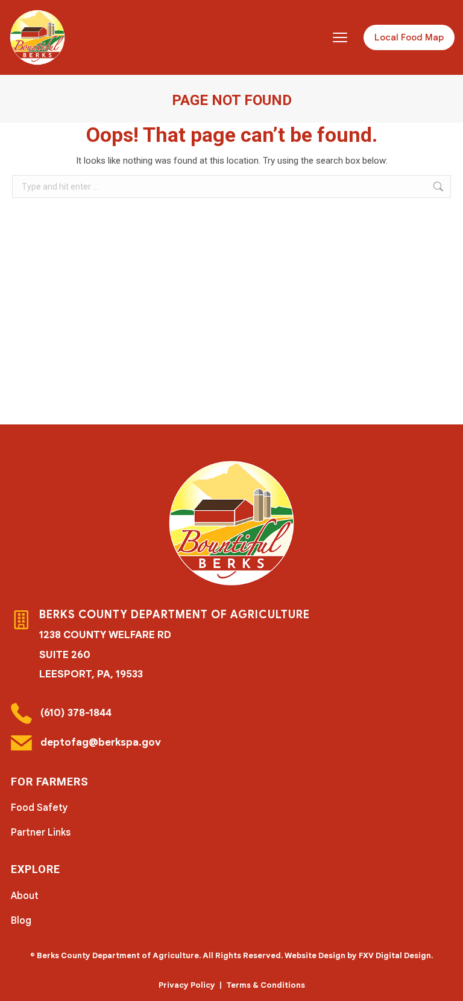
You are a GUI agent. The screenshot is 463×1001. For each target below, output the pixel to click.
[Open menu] (340, 37)
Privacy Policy (187, 985)
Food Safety (39, 808)
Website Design (315, 955)
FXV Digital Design (395, 955)
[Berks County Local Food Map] (37, 37)
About (25, 896)
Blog (21, 921)
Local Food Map (409, 37)
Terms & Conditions (265, 985)
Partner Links (41, 833)
